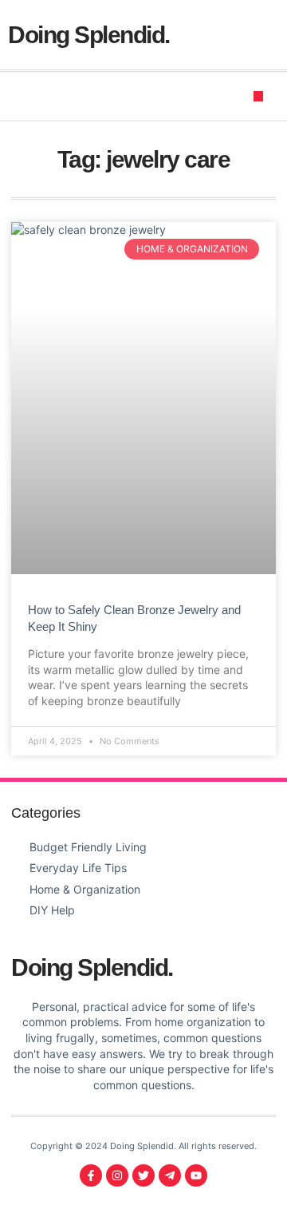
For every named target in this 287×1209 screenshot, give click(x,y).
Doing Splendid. (89, 35)
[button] (259, 96)
